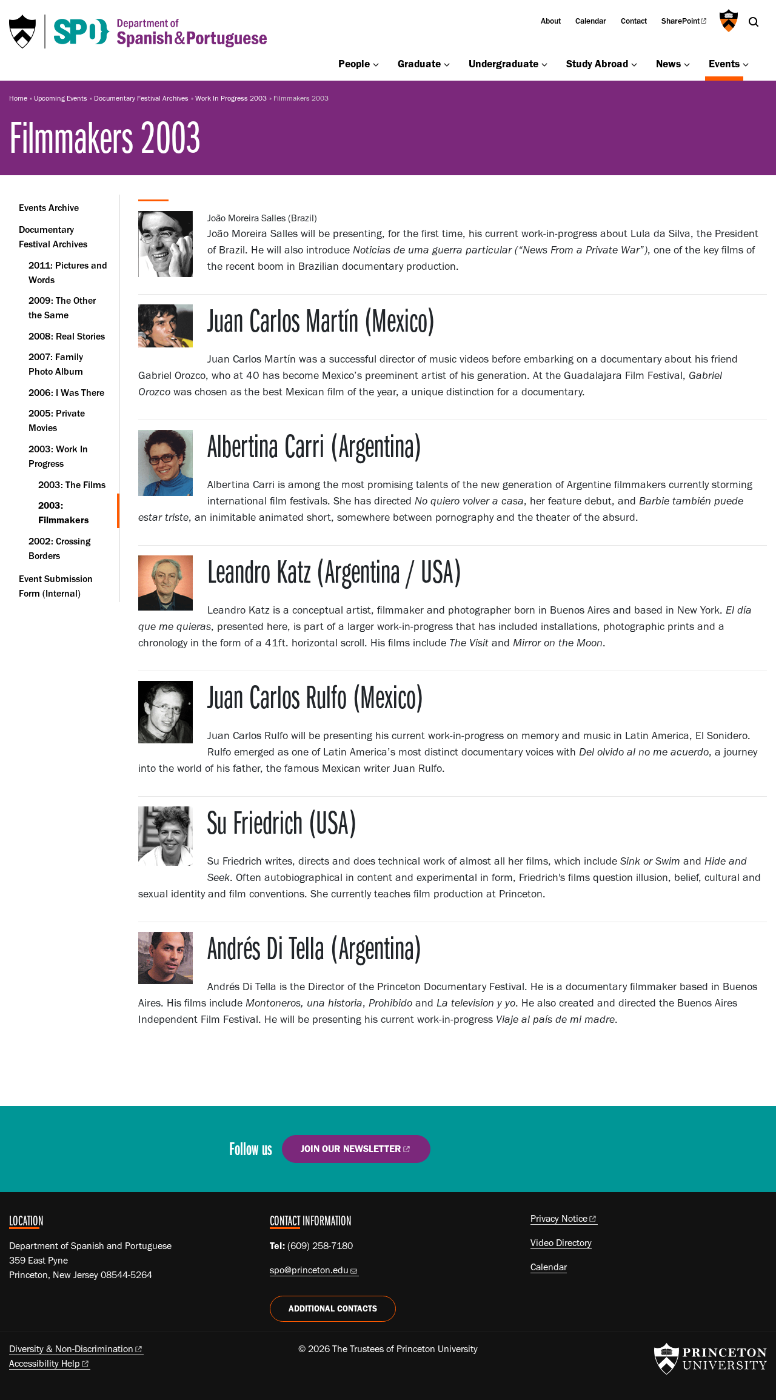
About (551, 20)
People (354, 63)
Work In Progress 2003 (231, 98)
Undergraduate (503, 63)
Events (726, 63)
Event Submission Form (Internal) (56, 586)
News (668, 63)
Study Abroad (597, 63)
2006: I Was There (66, 392)
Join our (351, 1148)
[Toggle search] (753, 21)
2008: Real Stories (66, 336)
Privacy (558, 1218)
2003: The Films (71, 485)
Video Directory (561, 1242)
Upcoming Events (60, 98)
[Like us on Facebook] (461, 1153)
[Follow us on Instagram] (496, 1153)
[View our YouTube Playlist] (531, 1153)
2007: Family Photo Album (55, 364)
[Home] (138, 32)
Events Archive (49, 207)
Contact (634, 20)
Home (18, 98)
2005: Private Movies (56, 420)
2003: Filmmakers (78, 513)
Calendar (590, 20)
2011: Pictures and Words (67, 273)
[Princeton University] (727, 20)
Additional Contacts (333, 1309)
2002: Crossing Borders (59, 548)
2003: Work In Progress (73, 456)
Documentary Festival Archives (141, 98)
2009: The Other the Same (62, 308)
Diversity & (71, 1349)
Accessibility (44, 1363)
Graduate (419, 63)
